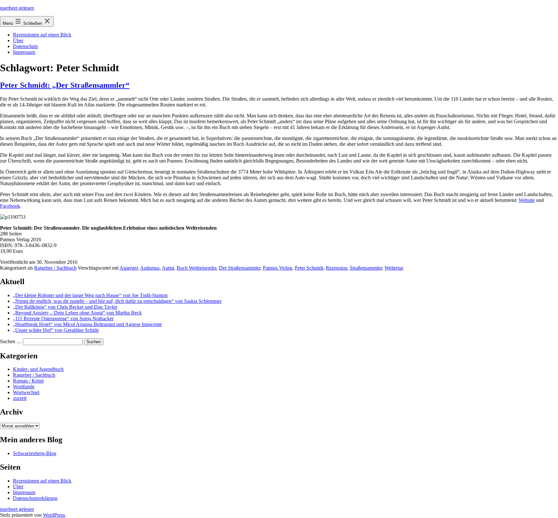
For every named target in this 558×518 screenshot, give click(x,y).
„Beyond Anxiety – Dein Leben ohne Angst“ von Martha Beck (77, 312)
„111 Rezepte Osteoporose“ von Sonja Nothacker (63, 318)
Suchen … (11, 341)
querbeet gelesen (17, 8)
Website (527, 200)
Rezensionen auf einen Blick (42, 34)
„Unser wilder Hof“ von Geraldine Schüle (56, 330)
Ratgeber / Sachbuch (55, 268)
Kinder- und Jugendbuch (38, 369)
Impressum (24, 52)
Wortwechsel (26, 392)
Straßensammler (366, 268)
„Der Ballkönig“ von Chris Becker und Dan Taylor (65, 307)
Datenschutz (25, 46)
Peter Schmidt (309, 268)
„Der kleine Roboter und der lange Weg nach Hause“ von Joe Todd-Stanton (90, 295)
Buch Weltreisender (196, 268)
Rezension (336, 268)
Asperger (128, 268)
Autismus (150, 268)
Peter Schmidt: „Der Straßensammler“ (64, 85)
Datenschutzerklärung (35, 498)
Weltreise (394, 268)
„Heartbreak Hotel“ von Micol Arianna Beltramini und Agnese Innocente (87, 324)
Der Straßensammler (239, 268)
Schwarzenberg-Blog (34, 453)
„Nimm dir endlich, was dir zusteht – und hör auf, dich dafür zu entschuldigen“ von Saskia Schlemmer (117, 301)
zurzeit (19, 398)
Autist (168, 268)
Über (18, 40)
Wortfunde (24, 386)
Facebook (10, 206)
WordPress (54, 515)
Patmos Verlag (277, 268)
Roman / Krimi (28, 381)
